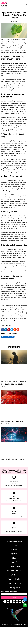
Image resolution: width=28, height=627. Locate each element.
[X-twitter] (11, 601)
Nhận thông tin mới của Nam (9, 591)
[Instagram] (14, 601)
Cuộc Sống (15, 21)
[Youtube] (20, 601)
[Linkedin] (4, 601)
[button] (2, 329)
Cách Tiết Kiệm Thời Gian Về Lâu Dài (13, 459)
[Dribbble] (17, 601)
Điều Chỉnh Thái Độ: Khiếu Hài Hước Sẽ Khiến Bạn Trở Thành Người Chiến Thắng (13, 384)
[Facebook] (8, 601)
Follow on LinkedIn (7, 337)
